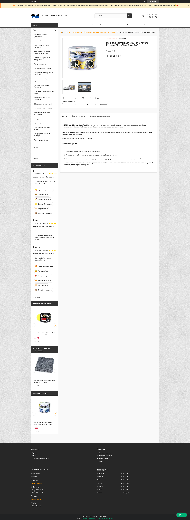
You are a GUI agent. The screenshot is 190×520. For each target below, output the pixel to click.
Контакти (36, 153)
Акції (93, 25)
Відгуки (34, 455)
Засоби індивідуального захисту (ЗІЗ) (42, 113)
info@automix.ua (36, 499)
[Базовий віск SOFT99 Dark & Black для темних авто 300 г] (45, 318)
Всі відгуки (36, 297)
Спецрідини (38, 119)
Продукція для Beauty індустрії (41, 141)
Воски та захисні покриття (100, 32)
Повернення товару (150, 25)
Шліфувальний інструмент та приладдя (43, 73)
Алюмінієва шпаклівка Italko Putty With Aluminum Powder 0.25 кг (44, 237)
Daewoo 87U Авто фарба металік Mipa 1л (43, 259)
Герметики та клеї (40, 64)
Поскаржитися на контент (90, 518)
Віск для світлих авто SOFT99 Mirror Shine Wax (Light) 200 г (43, 423)
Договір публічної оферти (40, 458)
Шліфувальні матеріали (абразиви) (41, 46)
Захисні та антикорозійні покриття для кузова (42, 52)
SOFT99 (113, 32)
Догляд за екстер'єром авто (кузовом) (78, 32)
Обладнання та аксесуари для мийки (44, 92)
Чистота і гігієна (39, 123)
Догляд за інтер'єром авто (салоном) (42, 86)
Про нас (35, 158)
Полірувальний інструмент (42, 68)
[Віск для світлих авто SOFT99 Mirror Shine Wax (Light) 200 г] (45, 408)
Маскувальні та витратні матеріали (42, 98)
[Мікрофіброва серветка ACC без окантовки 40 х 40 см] (45, 365)
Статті (120, 25)
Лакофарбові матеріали (42, 41)
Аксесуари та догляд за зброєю (42, 128)
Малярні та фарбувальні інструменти (42, 59)
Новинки (84, 25)
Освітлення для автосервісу (43, 108)
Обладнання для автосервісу (43, 104)
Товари (35, 30)
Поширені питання (106, 25)
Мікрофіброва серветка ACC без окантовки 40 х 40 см (44, 381)
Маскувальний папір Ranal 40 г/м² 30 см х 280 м (45, 182)
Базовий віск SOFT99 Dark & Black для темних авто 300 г (44, 334)
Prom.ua (104, 516)
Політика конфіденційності (105, 518)
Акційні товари (103, 458)
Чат (183, 515)
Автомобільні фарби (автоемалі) (40, 35)
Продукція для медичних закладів (42, 134)
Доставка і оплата (133, 25)
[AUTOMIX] (36, 16)
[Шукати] (129, 15)
